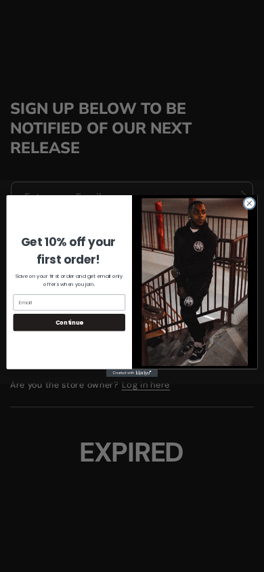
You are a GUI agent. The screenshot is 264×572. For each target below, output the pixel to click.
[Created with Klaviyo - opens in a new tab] (132, 373)
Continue (69, 323)
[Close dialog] (249, 203)
